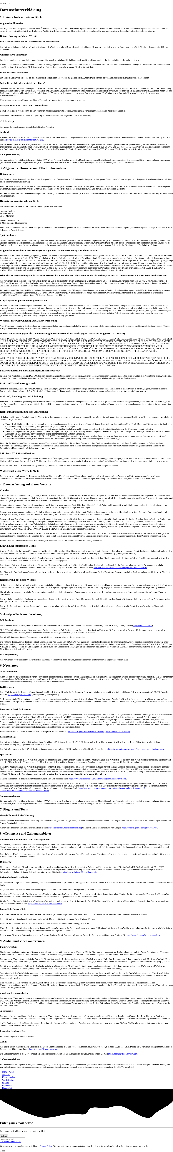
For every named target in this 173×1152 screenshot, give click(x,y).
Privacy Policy (46, 1146)
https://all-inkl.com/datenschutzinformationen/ (23, 140)
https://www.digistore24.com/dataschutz (80, 872)
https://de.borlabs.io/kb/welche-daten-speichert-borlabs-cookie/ (120, 567)
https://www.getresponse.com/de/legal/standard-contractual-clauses (136, 749)
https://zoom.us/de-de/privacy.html (43, 1049)
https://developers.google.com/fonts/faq (65, 828)
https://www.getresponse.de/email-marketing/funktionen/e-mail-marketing (99, 731)
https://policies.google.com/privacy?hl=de (139, 828)
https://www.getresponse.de (19, 694)
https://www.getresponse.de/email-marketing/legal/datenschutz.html (97, 779)
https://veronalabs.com (142, 625)
